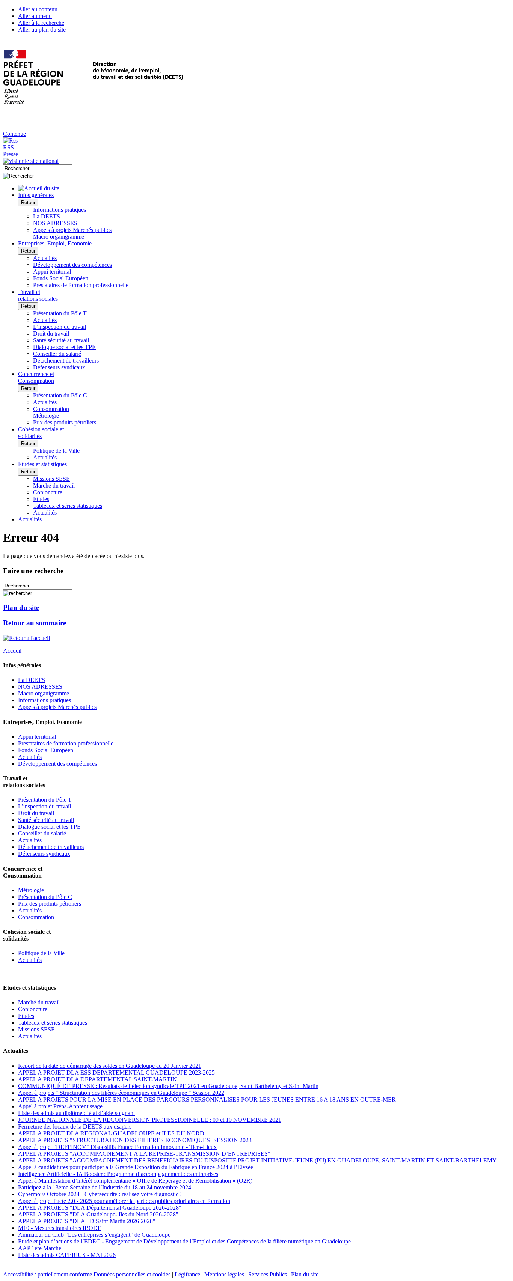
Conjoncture (47, 492)
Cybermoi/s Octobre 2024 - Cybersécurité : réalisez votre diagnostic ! (100, 1194)
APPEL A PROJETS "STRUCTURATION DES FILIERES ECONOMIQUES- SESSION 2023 (135, 1140)
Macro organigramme (58, 236)
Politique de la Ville (56, 450)
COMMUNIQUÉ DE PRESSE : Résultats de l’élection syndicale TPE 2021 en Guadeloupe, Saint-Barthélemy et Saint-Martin (168, 1086)
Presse (10, 154)
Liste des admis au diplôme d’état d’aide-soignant (76, 1113)
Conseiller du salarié (57, 354)
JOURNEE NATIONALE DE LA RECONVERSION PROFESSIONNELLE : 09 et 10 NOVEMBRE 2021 (149, 1120)
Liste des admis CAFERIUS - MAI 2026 (67, 1255)
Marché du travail (54, 485)
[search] (37, 168)
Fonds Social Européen (60, 278)
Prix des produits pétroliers (64, 422)
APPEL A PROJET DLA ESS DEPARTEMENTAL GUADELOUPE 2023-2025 (116, 1072)
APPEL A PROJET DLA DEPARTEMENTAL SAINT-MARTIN (97, 1079)
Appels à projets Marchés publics (72, 230)
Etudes (41, 499)
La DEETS (46, 216)
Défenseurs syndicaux (59, 367)
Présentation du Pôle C (60, 395)
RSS (8, 147)
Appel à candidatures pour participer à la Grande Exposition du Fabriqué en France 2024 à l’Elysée (135, 1167)
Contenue (14, 134)
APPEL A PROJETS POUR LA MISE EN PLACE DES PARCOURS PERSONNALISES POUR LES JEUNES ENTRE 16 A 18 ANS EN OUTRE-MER (207, 1099)
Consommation (51, 409)
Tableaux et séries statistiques (67, 506)
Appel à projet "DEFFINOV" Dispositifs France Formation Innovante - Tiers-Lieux (117, 1147)
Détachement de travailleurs (66, 360)
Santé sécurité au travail (61, 340)
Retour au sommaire (34, 623)
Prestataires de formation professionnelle (80, 285)
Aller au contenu (37, 9)
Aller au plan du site (42, 29)
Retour (28, 202)
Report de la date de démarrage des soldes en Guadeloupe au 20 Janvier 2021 (109, 1066)
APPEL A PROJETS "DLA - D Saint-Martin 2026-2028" (86, 1221)
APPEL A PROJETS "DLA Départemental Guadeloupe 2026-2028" (99, 1207)
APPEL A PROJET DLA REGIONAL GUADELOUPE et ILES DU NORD (111, 1133)
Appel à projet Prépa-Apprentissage (60, 1106)
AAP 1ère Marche (39, 1248)
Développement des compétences (72, 265)
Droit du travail (51, 333)
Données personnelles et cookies (132, 1274)
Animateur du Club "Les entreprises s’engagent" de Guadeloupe (94, 1234)
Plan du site (21, 607)
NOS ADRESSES (55, 223)
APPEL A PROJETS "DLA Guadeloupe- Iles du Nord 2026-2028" (98, 1214)
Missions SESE (51, 479)
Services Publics (267, 1274)
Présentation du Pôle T (60, 313)
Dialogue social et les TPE (64, 347)
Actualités (45, 258)
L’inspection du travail (59, 327)
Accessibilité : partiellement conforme (47, 1274)
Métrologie (46, 415)
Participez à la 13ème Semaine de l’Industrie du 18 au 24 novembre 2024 (104, 1187)
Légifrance (187, 1274)
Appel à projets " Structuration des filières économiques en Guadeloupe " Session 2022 (121, 1093)
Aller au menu (35, 16)
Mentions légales (224, 1274)
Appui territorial (52, 271)
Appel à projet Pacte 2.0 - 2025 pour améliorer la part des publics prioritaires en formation (124, 1201)
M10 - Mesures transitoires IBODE (59, 1228)
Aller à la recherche (41, 23)
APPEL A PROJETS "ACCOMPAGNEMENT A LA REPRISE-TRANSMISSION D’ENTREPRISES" (144, 1153)
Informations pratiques (59, 209)
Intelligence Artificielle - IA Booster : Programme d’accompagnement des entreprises (118, 1174)
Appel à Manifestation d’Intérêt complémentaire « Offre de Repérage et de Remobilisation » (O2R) (135, 1180)
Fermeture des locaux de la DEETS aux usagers (74, 1126)
